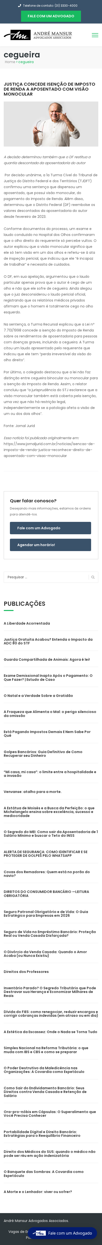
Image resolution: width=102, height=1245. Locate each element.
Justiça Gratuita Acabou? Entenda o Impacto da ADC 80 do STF (48, 641)
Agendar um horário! (36, 544)
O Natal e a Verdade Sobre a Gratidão (38, 695)
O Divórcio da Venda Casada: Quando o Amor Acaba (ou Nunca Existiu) (45, 953)
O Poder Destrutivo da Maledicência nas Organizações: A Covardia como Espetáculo (44, 1070)
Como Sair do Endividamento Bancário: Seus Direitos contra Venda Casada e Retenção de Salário (45, 1092)
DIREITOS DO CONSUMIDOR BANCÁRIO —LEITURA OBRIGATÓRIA (46, 893)
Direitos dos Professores (26, 971)
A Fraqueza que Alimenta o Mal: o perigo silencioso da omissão (50, 713)
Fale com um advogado (51, 16)
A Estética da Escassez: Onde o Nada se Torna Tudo (50, 1031)
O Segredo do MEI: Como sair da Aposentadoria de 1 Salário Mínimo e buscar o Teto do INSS (51, 833)
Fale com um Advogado (38, 528)
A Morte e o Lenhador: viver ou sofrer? (38, 1191)
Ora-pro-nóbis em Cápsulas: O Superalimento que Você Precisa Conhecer (50, 1113)
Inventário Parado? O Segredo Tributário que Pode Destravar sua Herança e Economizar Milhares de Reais (50, 992)
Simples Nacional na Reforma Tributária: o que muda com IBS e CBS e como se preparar (46, 1049)
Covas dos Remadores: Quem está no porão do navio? (47, 873)
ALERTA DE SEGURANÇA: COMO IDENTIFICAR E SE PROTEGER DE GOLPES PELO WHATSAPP (45, 853)
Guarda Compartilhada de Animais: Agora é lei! (47, 659)
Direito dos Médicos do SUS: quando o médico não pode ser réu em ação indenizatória (50, 1153)
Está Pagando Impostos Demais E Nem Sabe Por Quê (47, 733)
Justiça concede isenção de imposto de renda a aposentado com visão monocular (49, 89)
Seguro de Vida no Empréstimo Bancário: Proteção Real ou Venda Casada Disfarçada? (50, 933)
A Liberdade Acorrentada (27, 623)
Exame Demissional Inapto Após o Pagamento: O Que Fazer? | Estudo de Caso (48, 677)
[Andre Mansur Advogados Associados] (38, 34)
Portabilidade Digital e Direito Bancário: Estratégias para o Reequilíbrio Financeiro (42, 1133)
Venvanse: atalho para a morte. (33, 791)
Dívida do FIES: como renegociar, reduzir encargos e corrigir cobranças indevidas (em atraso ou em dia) (51, 1013)
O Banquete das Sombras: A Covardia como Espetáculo (44, 1173)
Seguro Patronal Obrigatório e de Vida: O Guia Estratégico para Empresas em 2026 (46, 913)
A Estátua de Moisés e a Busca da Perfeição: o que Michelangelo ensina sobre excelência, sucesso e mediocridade (49, 812)
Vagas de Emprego (24, 1231)
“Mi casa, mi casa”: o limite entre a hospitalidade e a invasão (50, 773)
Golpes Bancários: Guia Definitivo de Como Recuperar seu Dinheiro (43, 753)
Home (10, 61)
